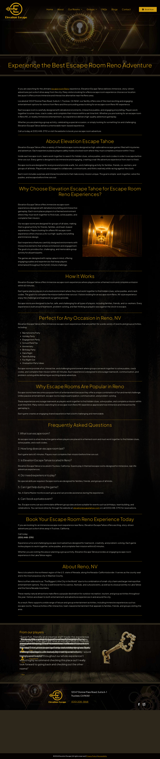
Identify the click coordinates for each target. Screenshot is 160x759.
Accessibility (102, 756)
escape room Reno (60, 88)
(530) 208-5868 (79, 701)
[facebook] (139, 704)
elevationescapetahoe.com (86, 508)
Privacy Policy (91, 756)
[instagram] (144, 704)
